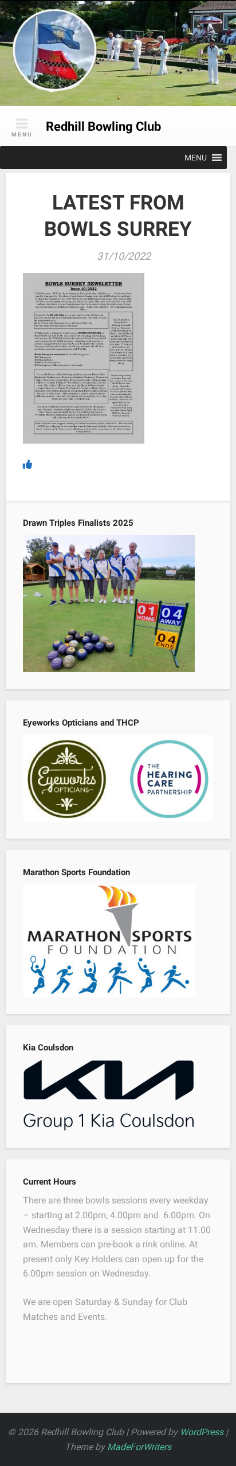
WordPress (201, 1432)
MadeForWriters (139, 1446)
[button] (195, 157)
